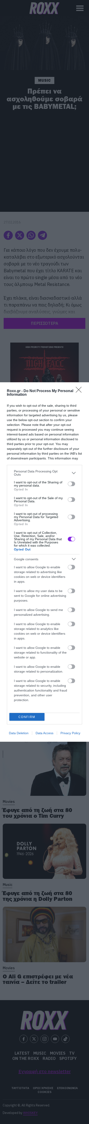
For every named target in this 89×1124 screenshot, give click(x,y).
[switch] (71, 484)
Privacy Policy (70, 733)
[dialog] (44, 562)
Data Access (44, 733)
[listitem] (44, 473)
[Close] (80, 391)
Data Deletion (19, 733)
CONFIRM (26, 717)
